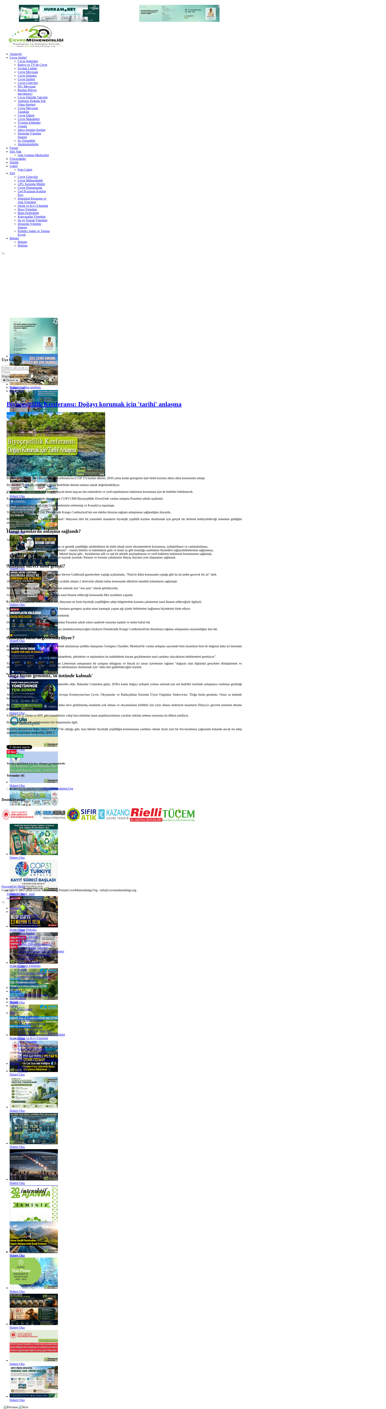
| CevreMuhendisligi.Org (57, 788)
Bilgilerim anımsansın (15, 376)
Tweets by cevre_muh (21, 894)
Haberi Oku (17, 930)
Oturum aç (12, 380)
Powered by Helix (13, 886)
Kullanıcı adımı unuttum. (25, 387)
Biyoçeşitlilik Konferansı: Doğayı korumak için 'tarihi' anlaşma (94, 404)
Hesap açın (17, 391)
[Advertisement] (193, 284)
